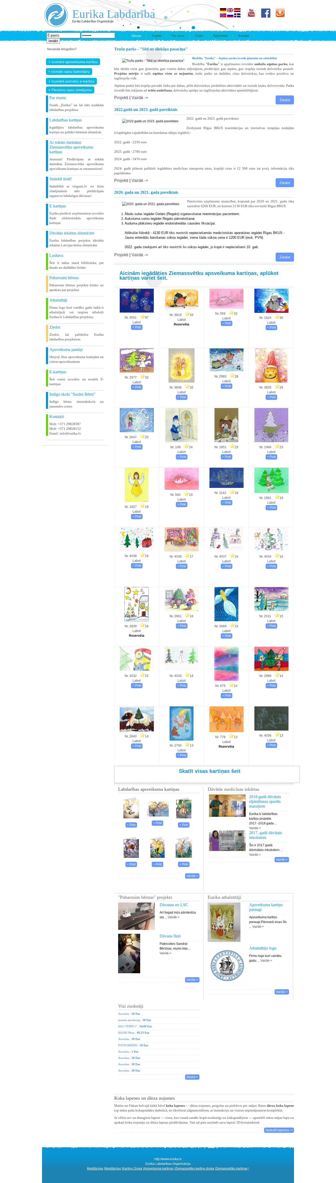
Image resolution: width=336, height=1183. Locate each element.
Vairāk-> (192, 876)
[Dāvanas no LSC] (136, 931)
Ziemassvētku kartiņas (232, 1168)
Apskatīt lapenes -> (279, 1130)
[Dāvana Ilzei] (129, 975)
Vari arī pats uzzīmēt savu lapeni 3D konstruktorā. (225, 1122)
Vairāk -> (140, 97)
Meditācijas (95, 1168)
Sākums (136, 36)
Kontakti (243, 36)
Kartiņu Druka (132, 1168)
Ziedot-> (192, 1077)
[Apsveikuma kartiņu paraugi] (224, 943)
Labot (137, 322)
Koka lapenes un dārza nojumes (144, 1098)
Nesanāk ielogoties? (62, 49)
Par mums (178, 36)
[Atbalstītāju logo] (227, 987)
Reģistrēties (220, 36)
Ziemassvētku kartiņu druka (194, 1168)
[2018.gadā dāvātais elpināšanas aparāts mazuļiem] (227, 807)
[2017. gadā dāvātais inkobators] (227, 842)
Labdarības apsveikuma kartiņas (148, 789)
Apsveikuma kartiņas (159, 1168)
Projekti (156, 36)
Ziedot (199, 36)
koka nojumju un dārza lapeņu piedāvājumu (156, 1122)
